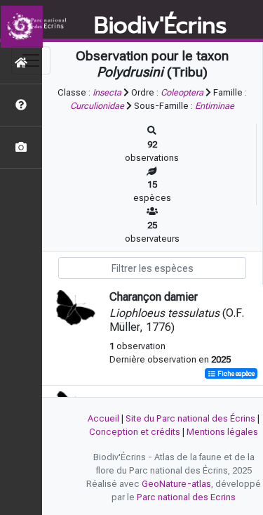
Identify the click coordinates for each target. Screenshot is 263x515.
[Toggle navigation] (30, 60)
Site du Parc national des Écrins (190, 418)
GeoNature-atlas (176, 483)
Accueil (103, 418)
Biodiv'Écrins (160, 26)
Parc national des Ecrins (186, 497)
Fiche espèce (235, 373)
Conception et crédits (134, 431)
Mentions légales (222, 431)
